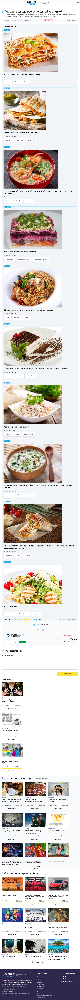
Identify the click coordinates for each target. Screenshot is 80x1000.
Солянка (20, 495)
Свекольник (9, 259)
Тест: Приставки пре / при (56, 830)
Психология (40, 984)
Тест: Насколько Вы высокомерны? (8, 957)
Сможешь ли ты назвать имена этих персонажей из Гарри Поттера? (34, 832)
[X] (14, 636)
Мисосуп (8, 200)
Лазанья (8, 82)
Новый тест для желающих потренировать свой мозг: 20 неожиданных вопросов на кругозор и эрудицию (11, 863)
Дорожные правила (42, 990)
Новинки (65, 976)
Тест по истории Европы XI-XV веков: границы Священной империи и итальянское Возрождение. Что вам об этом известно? (58, 929)
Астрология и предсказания (44, 995)
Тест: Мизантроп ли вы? (10, 730)
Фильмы (39, 977)
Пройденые (66, 979)
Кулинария (11, 8)
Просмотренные (68, 981)
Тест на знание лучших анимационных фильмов (33, 861)
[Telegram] (20, 636)
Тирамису (9, 376)
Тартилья (20, 140)
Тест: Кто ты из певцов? (33, 956)
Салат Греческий (24, 614)
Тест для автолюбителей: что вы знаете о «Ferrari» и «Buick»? (58, 896)
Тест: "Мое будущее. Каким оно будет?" (11, 831)
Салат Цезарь (10, 614)
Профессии (40, 992)
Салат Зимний (28, 434)
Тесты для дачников (42, 993)
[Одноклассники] (11, 636)
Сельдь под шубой (41, 259)
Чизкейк (19, 376)
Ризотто (16, 317)
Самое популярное (69, 973)
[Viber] (16, 636)
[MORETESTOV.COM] (9, 975)
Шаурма (27, 555)
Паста (17, 82)
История (39, 982)
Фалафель (9, 555)
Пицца (26, 82)
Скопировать (22, 642)
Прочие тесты (41, 997)
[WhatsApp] (18, 636)
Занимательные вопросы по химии (11, 761)
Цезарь (8, 434)
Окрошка (31, 495)
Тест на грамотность (9, 895)
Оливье (17, 434)
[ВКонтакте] (9, 636)
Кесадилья (9, 140)
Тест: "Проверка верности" (57, 861)
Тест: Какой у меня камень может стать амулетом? (10, 700)
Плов (7, 317)
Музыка (39, 980)
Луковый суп (29, 200)
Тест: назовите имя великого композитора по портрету (11, 800)
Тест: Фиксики (7, 926)
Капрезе (36, 614)
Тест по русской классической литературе (33, 800)
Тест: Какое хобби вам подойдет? (32, 926)
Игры (38, 979)
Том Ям (18, 200)
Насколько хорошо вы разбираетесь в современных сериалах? (34, 896)
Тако (18, 555)
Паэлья (26, 317)
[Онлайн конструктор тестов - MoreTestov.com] (32, 3)
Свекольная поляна (24, 259)
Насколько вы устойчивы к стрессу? (57, 800)
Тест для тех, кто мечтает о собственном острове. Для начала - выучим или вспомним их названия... (57, 959)
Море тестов (4, 8)
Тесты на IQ (40, 986)
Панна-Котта (30, 376)
